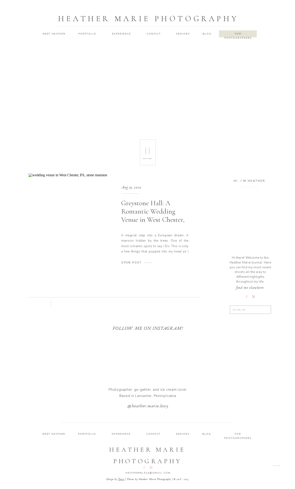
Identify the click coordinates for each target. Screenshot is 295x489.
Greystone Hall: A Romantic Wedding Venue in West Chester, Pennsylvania (153, 215)
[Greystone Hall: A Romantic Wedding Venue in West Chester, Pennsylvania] (68, 223)
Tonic (121, 479)
